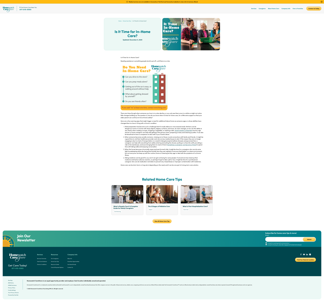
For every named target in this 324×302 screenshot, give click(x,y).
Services (253, 8)
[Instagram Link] (310, 255)
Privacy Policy (11, 287)
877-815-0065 (25, 9)
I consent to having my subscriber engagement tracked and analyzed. (284, 245)
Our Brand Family (72, 264)
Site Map (10, 280)
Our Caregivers (55, 258)
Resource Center (55, 264)
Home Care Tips (127, 21)
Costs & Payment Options (57, 267)
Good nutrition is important (183, 130)
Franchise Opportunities (73, 261)
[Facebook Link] (301, 255)
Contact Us (70, 267)
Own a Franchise (298, 8)
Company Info (285, 8)
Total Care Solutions (42, 261)
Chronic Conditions (41, 264)
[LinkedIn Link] (307, 255)
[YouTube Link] (304, 255)
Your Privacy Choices (13, 292)
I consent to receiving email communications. (278, 243)
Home (119, 21)
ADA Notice (11, 283)
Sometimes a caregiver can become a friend (181, 145)
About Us (70, 258)
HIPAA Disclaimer (12, 285)
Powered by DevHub (13, 295)
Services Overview (41, 258)
